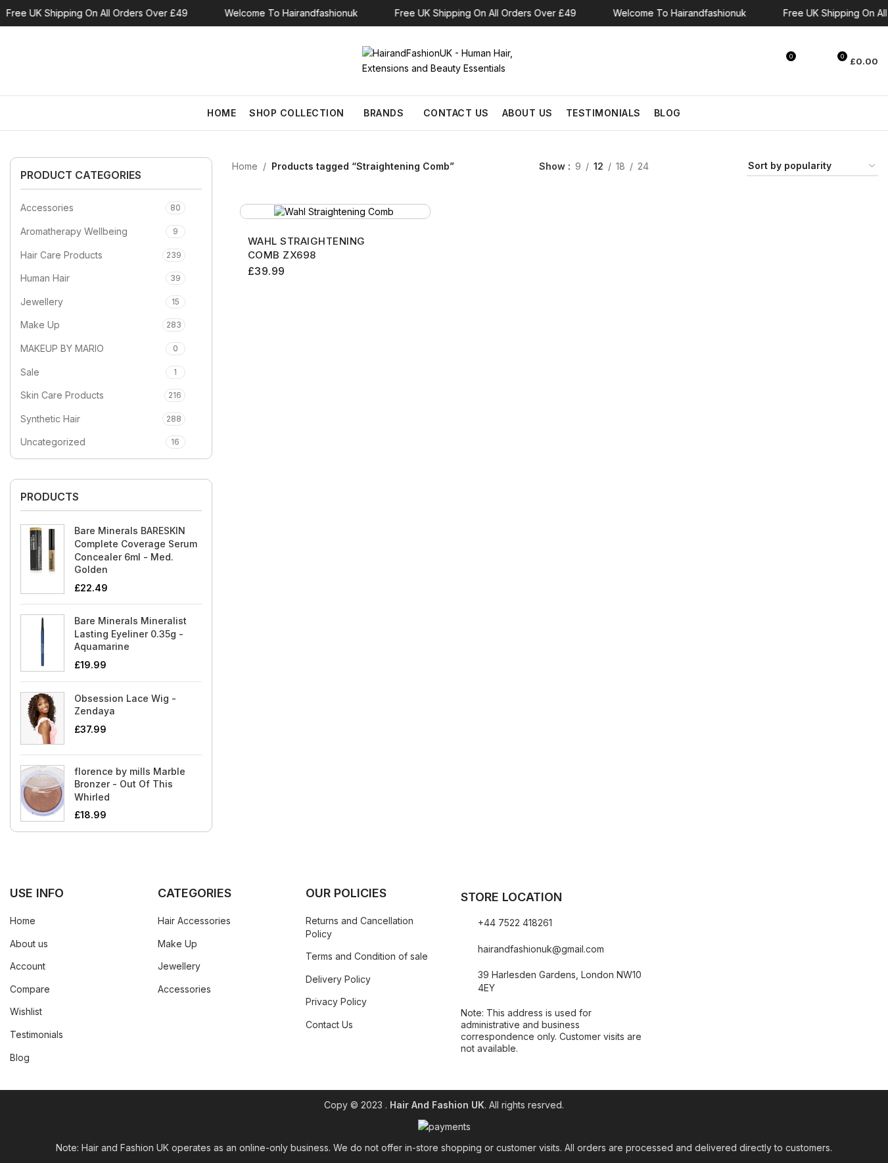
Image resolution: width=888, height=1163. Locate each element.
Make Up (40, 324)
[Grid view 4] (720, 167)
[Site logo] (444, 59)
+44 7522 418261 (515, 922)
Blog (20, 1057)
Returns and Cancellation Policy (359, 927)
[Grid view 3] (699, 167)
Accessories (47, 207)
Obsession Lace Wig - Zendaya (125, 705)
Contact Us (329, 1024)
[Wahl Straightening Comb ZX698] (335, 211)
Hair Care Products (61, 254)
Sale (29, 372)
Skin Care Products (62, 395)
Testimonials (36, 1034)
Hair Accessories (194, 920)
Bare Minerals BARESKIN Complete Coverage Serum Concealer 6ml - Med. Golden (135, 550)
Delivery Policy (338, 979)
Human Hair (45, 278)
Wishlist (26, 1011)
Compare (30, 989)
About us (29, 943)
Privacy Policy (336, 1001)
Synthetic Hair (50, 418)
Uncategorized (52, 441)
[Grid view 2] (679, 167)
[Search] (15, 61)
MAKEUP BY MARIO (62, 348)
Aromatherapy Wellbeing (74, 231)
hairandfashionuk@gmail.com (541, 948)
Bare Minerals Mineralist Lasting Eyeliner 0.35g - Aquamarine (130, 633)
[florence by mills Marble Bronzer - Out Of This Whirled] (42, 793)
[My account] (812, 61)
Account (27, 966)
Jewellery (41, 301)
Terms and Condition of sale (367, 956)
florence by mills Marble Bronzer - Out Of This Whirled (129, 784)
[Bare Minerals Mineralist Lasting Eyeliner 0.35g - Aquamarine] (42, 642)
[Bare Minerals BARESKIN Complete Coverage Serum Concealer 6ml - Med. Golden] (42, 559)
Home (245, 166)
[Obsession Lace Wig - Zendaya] (42, 718)
